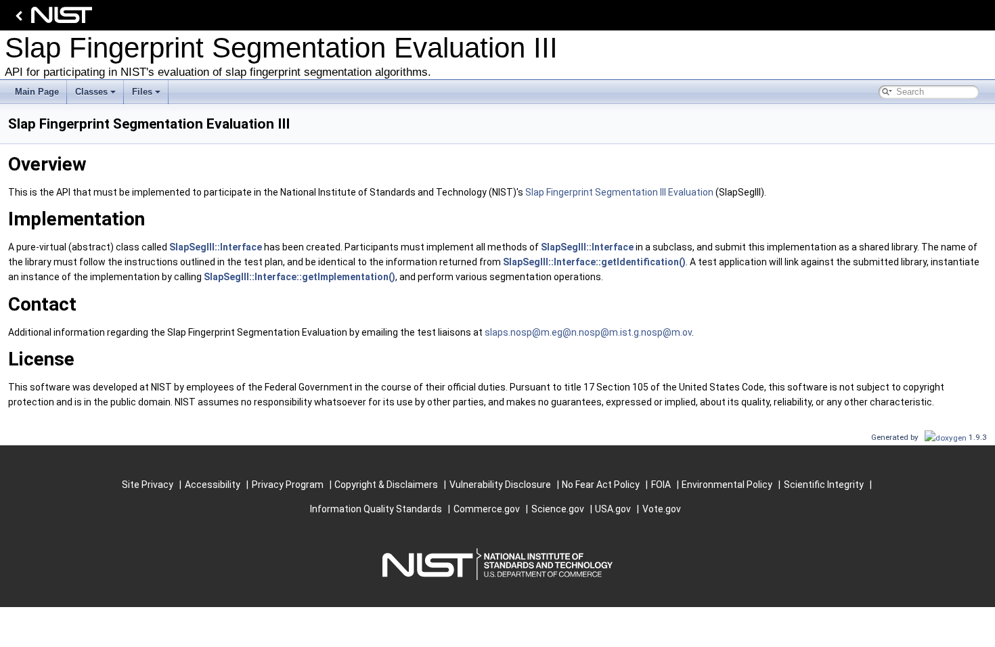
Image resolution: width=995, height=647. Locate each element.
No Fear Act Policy (601, 484)
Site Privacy (147, 484)
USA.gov (613, 509)
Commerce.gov (487, 509)
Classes (91, 92)
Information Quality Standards (376, 509)
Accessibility (212, 484)
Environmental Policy (727, 484)
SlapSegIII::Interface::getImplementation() (299, 276)
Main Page (37, 92)
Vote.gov (661, 509)
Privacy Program (288, 484)
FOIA (661, 484)
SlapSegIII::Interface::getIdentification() (594, 261)
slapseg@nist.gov (588, 332)
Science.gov (557, 509)
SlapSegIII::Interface (215, 247)
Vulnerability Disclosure (500, 484)
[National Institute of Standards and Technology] (51, 18)
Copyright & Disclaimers (386, 484)
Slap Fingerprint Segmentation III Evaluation (619, 192)
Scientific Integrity (824, 484)
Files (142, 92)
